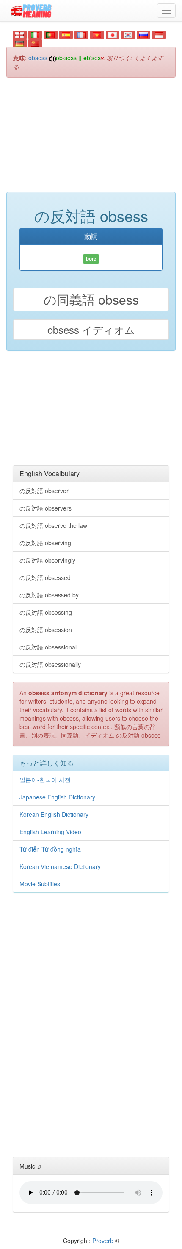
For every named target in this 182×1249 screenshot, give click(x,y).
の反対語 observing (45, 542)
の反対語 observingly (47, 560)
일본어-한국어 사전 (45, 779)
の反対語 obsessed (45, 577)
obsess (37, 57)
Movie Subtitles (39, 884)
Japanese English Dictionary (57, 797)
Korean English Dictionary (53, 814)
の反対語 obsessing (45, 612)
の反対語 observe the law (53, 525)
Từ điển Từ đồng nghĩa (50, 849)
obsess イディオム (91, 329)
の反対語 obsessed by (49, 595)
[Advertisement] (91, 139)
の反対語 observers (45, 508)
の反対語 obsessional (48, 647)
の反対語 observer (44, 490)
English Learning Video (50, 831)
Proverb (102, 1240)
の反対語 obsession (45, 629)
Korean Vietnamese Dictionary (60, 866)
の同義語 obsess (91, 299)
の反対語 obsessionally (50, 664)
